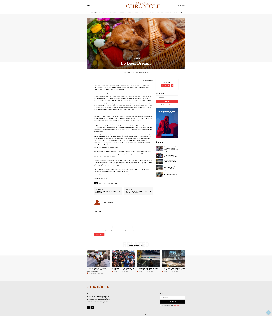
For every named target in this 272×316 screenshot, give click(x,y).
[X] (165, 85)
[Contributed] (97, 202)
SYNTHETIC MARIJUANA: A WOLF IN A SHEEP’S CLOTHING (138, 191)
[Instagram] (92, 307)
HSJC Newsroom (92, 273)
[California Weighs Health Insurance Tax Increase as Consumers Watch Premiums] (159, 174)
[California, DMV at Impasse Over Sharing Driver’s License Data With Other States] (159, 167)
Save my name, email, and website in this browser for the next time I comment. (115, 230)
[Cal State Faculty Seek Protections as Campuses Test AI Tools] (159, 161)
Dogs (100, 183)
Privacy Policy (172, 104)
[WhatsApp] (172, 85)
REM (116, 183)
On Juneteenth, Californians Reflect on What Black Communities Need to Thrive (171, 155)
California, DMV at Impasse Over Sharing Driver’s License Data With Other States (170, 168)
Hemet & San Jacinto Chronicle (120, 175)
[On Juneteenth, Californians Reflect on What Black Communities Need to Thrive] (159, 155)
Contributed (128, 72)
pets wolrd (110, 183)
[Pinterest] (168, 85)
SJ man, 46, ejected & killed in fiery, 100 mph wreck (107, 191)
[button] (90, 5)
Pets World (136, 58)
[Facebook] (162, 85)
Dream (104, 183)
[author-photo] (88, 273)
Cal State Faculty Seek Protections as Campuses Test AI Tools (170, 161)
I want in (166, 101)
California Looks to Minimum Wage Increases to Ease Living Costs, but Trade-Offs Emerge (171, 149)
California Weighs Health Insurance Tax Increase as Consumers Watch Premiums (171, 174)
